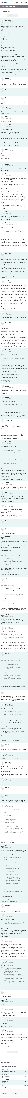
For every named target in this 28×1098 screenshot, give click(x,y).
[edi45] (2, 846)
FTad (6, 805)
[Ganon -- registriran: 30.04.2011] (2, 212)
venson (7, 528)
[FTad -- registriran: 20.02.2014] (2, 805)
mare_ (3, 1077)
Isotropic (7, 795)
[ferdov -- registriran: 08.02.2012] (2, 493)
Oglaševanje (17, 1093)
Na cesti (7, 1069)
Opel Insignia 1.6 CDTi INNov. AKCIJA (10, 132)
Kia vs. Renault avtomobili (8, 1071)
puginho (7, 78)
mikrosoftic (4, 1082)
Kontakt (2, 1095)
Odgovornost (4, 1093)
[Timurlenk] (2, 537)
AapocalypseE (8, 420)
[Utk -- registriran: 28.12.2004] (2, 692)
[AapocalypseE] (2, 421)
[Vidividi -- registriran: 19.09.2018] (2, 483)
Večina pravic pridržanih (20, 1091)
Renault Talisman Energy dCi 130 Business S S (12, 133)
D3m (6, 578)
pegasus (7, 386)
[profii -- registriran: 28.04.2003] (2, 90)
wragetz (7, 744)
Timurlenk (7, 536)
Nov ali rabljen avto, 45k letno (9, 1066)
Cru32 (3, 1067)
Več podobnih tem (3, 1087)
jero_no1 (7, 505)
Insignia (20, 479)
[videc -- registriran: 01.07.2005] (2, 521)
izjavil (15, 227)
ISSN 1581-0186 (18, 1095)
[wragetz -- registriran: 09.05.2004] (2, 745)
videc (6, 520)
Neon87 (7, 614)
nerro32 (7, 281)
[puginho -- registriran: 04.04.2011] (2, 79)
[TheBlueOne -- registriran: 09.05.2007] (2, 174)
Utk (5, 691)
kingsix (6, 97)
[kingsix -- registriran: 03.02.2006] (2, 98)
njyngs (6, 1030)
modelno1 (7, 905)
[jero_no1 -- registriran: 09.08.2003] (2, 505)
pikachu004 (8, 20)
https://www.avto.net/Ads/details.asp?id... (10, 374)
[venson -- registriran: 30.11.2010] (2, 529)
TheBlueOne (8, 173)
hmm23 (3, 1072)
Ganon (6, 211)
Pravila (2, 1091)
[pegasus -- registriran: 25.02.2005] (2, 386)
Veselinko (7, 627)
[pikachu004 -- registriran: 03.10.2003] (2, 21)
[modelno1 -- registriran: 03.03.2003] (2, 906)
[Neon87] (2, 615)
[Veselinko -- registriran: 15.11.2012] (2, 628)
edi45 (6, 845)
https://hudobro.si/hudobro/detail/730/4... (16, 497)
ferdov (6, 492)
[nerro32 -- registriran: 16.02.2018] (2, 281)
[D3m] (2, 579)
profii (6, 89)
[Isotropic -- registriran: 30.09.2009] (2, 796)
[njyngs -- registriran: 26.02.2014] (2, 1030)
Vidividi (7, 482)
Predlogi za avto (6, 1081)
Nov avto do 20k (6, 1076)
